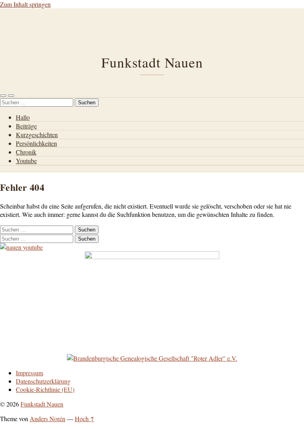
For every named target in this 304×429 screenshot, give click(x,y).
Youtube (26, 160)
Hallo (23, 117)
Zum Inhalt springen (25, 4)
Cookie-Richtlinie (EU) (45, 389)
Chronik (26, 152)
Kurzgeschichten (37, 134)
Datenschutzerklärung (43, 381)
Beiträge (26, 126)
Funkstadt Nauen (152, 62)
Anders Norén (47, 418)
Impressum (29, 373)
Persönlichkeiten (36, 143)
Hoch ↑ (84, 418)
